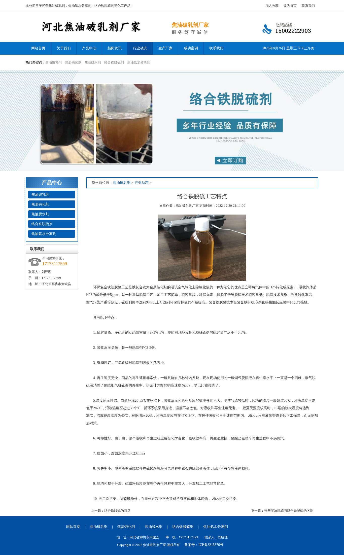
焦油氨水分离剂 (138, 62)
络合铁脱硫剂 (114, 62)
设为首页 (290, 6)
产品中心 (89, 48)
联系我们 (308, 6)
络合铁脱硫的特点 (117, 510)
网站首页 (73, 527)
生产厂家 (165, 48)
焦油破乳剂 (53, 62)
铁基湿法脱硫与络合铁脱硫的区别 (288, 510)
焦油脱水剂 (93, 62)
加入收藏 (272, 6)
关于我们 (64, 48)
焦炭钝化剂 (73, 62)
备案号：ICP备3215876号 (203, 545)
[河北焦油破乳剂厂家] (99, 41)
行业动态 (140, 48)
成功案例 (191, 48)
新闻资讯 (115, 48)
